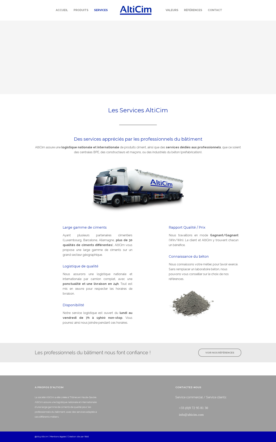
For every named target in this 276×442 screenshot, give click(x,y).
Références (193, 10)
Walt (86, 436)
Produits (81, 10)
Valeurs (172, 10)
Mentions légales (58, 436)
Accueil (62, 10)
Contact (215, 10)
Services (101, 10)
